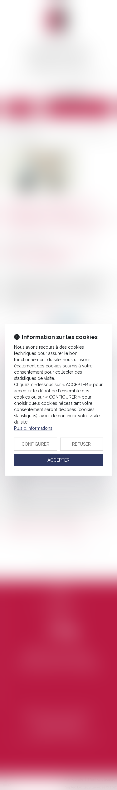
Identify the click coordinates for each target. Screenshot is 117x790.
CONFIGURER (35, 444)
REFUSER (81, 444)
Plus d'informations (33, 428)
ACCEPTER (58, 460)
